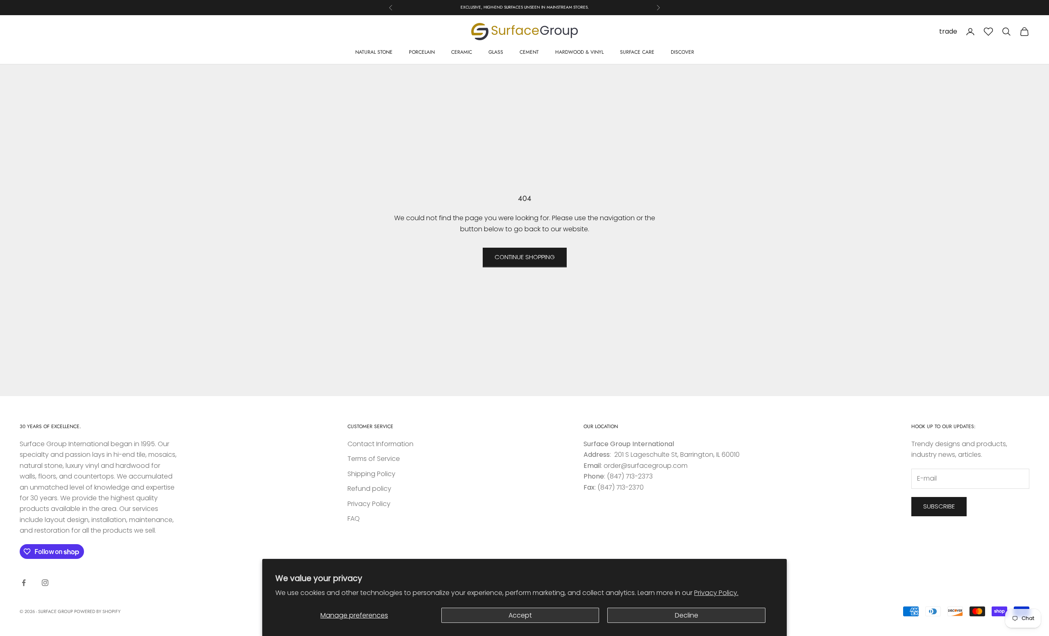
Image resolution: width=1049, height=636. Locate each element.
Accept (520, 615)
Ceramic (461, 52)
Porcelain (422, 52)
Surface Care (637, 52)
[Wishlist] (988, 31)
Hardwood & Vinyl (579, 52)
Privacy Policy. (716, 592)
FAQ (353, 518)
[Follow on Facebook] (24, 583)
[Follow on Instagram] (45, 583)
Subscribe (939, 506)
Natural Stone (374, 52)
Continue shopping (525, 257)
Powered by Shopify (97, 611)
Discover (682, 52)
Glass (495, 52)
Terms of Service (373, 458)
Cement (529, 52)
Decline (686, 615)
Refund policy (369, 488)
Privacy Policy (369, 503)
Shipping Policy (371, 474)
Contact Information (380, 444)
